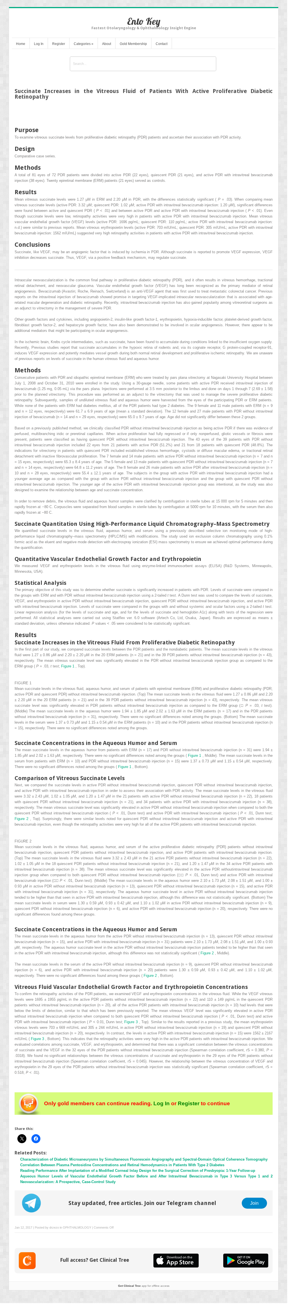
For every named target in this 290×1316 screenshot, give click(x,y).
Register (58, 44)
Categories (83, 44)
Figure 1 (68, 666)
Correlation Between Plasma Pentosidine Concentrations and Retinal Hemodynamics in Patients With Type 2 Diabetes (122, 1165)
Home (20, 44)
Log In (38, 44)
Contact (161, 44)
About (106, 44)
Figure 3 (131, 1022)
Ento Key (143, 21)
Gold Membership (133, 44)
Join (254, 1203)
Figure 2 (22, 819)
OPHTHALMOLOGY (77, 1227)
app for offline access (143, 1285)
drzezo (54, 1227)
